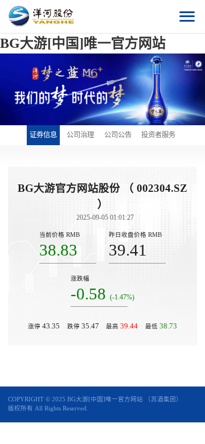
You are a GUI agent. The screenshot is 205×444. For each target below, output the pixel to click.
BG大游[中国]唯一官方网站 (83, 43)
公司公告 (118, 135)
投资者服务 (158, 135)
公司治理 (80, 135)
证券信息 (43, 135)
